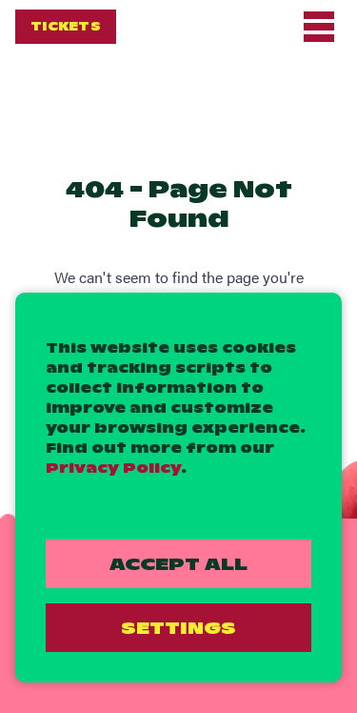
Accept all (178, 564)
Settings (178, 628)
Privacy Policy (113, 468)
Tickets (65, 26)
